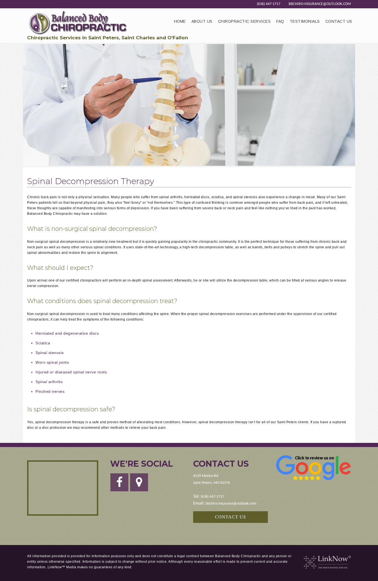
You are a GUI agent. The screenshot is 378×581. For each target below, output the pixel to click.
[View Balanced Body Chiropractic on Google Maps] (62, 488)
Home (180, 21)
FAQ (280, 21)
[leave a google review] (313, 468)
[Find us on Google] (139, 485)
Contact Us (338, 21)
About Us (202, 21)
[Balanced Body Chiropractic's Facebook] (119, 485)
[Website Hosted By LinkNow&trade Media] (327, 562)
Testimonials (305, 21)
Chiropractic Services (244, 21)
